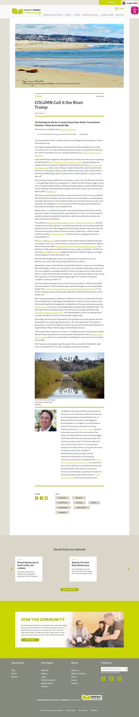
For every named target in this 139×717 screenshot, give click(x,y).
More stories (69, 589)
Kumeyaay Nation (57, 234)
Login (121, 8)
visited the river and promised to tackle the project (76, 246)
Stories (76, 15)
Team (73, 677)
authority (56, 252)
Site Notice (94, 710)
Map (13, 670)
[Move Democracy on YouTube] (119, 679)
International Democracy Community (26, 12)
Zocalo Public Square (85, 429)
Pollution (94, 502)
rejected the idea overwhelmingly (49, 313)
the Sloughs (51, 191)
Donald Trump (63, 502)
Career (74, 680)
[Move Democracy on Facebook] (103, 679)
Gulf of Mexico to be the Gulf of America (66, 162)
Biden (40, 241)
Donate (111, 2)
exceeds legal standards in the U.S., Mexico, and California (70, 223)
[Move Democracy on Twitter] (111, 679)
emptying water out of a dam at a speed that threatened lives (69, 289)
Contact (74, 683)
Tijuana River (62, 498)
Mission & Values (78, 674)
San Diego (79, 502)
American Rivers (81, 507)
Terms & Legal (70, 710)
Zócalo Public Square (67, 129)
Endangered (62, 512)
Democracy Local (90, 15)
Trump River (78, 498)
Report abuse (47, 683)
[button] (12, 569)
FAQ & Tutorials (48, 680)
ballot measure (41, 307)
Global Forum (107, 15)
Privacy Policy (83, 710)
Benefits (45, 670)
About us (120, 15)
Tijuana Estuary (63, 507)
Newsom (51, 241)
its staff (45, 252)
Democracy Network (53, 15)
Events (68, 15)
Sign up (44, 674)
